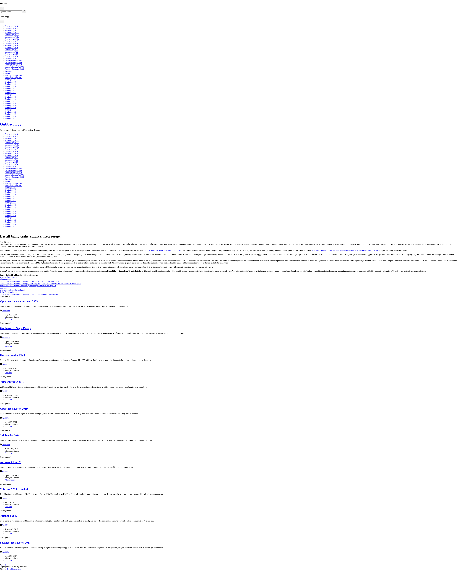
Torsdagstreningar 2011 (13, 78)
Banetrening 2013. (12, 33)
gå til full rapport (6, 279)
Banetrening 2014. (12, 35)
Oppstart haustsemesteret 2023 (19, 301)
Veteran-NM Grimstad (14, 489)
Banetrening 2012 (11, 30)
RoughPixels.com (14, 569)
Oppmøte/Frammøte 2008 (14, 69)
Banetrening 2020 (11, 48)
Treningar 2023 (10, 114)
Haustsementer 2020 (12, 355)
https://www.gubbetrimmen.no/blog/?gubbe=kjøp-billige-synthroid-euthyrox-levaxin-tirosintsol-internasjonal (40, 284)
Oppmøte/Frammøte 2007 (14, 67)
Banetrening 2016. (12, 39)
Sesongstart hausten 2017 (15, 542)
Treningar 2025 (10, 118)
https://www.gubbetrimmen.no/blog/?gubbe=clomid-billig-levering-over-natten (29, 294)
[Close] (2, 8)
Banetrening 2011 (11, 28)
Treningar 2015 (10, 97)
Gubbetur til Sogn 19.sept (15, 328)
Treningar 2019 (10, 106)
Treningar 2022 (10, 112)
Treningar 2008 (10, 82)
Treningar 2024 (10, 116)
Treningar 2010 (10, 86)
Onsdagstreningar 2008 (13, 60)
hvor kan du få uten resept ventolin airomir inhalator (163, 250)
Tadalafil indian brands (8, 292)
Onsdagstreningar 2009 (13, 63)
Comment (8, 319)
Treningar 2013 (10, 93)
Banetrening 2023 (11, 54)
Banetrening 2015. (12, 37)
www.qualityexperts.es (8, 277)
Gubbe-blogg (10, 124)
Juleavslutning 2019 (12, 381)
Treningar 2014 (10, 95)
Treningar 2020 (10, 108)
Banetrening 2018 (11, 43)
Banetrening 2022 (11, 52)
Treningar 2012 (10, 90)
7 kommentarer (10, 480)
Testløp (7, 73)
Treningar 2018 (10, 103)
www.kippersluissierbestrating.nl (12, 290)
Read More (6, 311)
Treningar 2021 (10, 110)
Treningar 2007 (10, 80)
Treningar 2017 (10, 101)
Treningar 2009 (10, 84)
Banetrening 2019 (11, 45)
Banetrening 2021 (11, 50)
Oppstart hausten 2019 (14, 408)
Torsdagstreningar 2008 (14, 75)
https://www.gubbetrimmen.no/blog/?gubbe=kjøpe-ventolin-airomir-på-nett (28, 286)
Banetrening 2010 (11, 26)
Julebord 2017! (9, 515)
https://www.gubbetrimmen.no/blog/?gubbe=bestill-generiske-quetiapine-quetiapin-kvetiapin (346, 250)
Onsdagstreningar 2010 (13, 65)
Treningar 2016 (10, 99)
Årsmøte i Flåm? (10, 462)
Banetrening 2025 (11, 58)
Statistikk (8, 71)
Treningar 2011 (10, 88)
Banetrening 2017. (12, 41)
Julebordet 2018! (10, 435)
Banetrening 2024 (11, 56)
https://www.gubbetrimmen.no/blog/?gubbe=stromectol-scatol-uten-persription (29, 281)
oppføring (3, 288)
